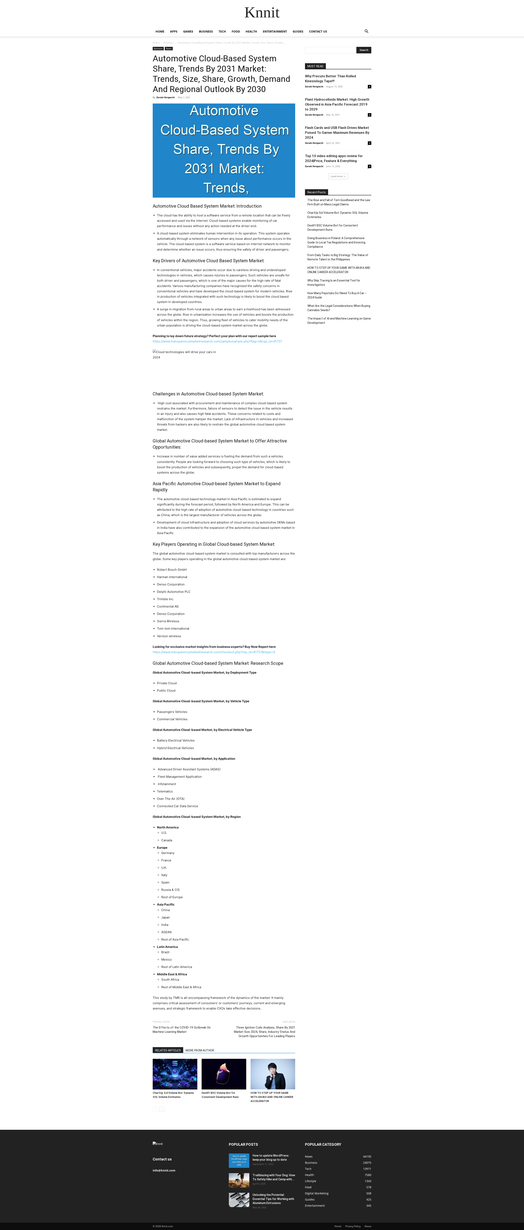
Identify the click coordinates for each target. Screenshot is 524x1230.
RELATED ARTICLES (168, 1050)
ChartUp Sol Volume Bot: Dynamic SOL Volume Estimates (337, 215)
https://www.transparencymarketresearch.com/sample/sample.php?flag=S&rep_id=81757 (217, 341)
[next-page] (161, 1109)
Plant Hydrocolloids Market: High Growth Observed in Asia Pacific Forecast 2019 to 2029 (337, 104)
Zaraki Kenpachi (165, 97)
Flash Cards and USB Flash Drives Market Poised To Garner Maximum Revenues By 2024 (337, 133)
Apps (173, 31)
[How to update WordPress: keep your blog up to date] (239, 1160)
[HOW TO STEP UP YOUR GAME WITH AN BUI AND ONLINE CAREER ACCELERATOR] (273, 1074)
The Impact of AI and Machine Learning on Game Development (339, 320)
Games (188, 31)
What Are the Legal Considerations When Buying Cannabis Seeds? (338, 308)
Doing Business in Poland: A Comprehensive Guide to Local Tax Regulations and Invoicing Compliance (336, 242)
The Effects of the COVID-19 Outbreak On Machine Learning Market (182, 1030)
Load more (337, 176)
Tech (222, 31)
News (169, 48)
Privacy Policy (353, 1226)
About (368, 1226)
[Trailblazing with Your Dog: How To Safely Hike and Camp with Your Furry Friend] (239, 1180)
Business (206, 31)
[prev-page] (155, 1109)
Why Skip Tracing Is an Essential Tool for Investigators (333, 282)
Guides (298, 31)
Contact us (318, 31)
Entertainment (275, 31)
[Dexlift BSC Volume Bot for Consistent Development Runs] (224, 1074)
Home (160, 31)
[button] (366, 32)
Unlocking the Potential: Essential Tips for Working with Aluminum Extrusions (273, 1199)
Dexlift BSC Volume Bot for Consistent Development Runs (332, 227)
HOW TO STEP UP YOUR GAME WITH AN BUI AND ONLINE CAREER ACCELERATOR (272, 1097)
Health (251, 31)
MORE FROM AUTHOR (200, 1050)
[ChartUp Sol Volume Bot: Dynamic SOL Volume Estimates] (175, 1074)
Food (236, 31)
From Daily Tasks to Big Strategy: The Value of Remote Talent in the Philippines (337, 257)
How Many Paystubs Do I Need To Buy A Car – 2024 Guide (337, 295)
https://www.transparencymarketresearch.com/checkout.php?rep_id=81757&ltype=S (214, 652)
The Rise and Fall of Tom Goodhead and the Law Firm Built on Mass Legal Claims (338, 202)
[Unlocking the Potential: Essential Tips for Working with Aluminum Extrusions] (239, 1200)
